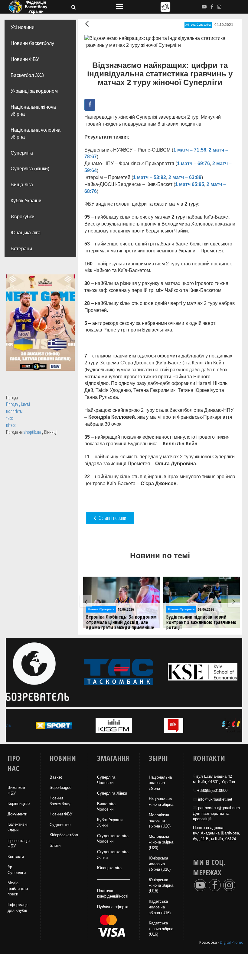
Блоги (55, 845)
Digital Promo (231, 942)
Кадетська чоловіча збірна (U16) (160, 907)
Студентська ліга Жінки (113, 855)
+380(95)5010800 (212, 790)
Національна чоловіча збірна (35, 133)
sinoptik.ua (32, 432)
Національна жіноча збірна (33, 110)
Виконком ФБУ (16, 790)
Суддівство (60, 824)
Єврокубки (22, 216)
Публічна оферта (112, 906)
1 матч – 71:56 (189, 149)
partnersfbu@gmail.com (219, 807)
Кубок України (26, 200)
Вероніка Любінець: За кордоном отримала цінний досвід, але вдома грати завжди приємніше (119, 622)
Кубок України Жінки (109, 823)
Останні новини (112, 517)
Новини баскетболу (32, 43)
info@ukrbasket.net (215, 799)
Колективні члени (18, 827)
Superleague (60, 787)
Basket (56, 777)
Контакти (16, 856)
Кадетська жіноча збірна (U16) (161, 928)
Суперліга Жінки (112, 793)
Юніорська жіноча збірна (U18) (161, 885)
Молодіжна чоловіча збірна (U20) (160, 820)
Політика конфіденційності (112, 893)
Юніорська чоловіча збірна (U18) (160, 864)
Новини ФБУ (25, 59)
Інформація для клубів (18, 907)
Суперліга (22, 152)
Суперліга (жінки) (30, 168)
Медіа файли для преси (18, 888)
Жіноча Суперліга (198, 24)
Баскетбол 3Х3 (27, 75)
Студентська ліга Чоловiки (113, 839)
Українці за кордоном (34, 91)
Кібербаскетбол (64, 835)
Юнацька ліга (26, 232)
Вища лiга (22, 184)
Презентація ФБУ (19, 843)
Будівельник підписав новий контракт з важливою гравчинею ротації (200, 622)
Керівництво (19, 803)
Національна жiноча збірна (161, 802)
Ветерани (21, 248)
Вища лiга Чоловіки (106, 807)
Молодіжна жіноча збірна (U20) (161, 842)
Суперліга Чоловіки (106, 780)
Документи (17, 814)
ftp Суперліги (17, 870)
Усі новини (22, 27)
